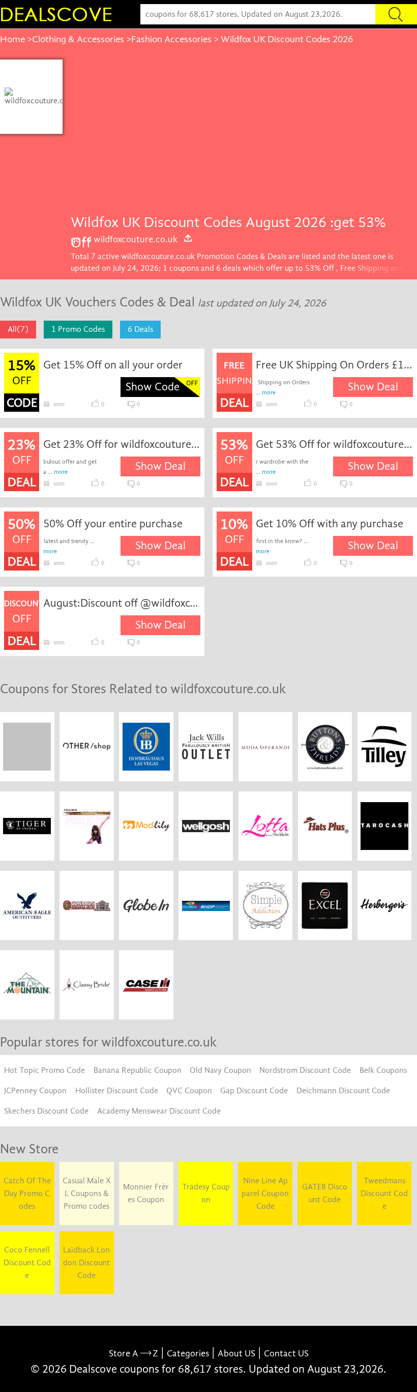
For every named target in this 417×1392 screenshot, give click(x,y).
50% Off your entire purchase (113, 523)
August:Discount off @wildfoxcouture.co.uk (121, 603)
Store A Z (133, 1353)
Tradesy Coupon (206, 1193)
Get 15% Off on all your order (113, 365)
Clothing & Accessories (78, 39)
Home (12, 39)
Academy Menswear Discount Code (159, 1111)
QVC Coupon (189, 1090)
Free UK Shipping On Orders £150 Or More (334, 365)
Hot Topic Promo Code (44, 1070)
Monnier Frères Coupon (146, 1193)
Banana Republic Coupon (138, 1070)
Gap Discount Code (254, 1090)
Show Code (153, 386)
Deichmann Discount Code (343, 1090)
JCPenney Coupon (35, 1090)
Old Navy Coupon (220, 1070)
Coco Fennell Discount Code (27, 1262)
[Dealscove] (58, 14)
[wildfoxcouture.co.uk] (37, 97)
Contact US (286, 1353)
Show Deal (373, 386)
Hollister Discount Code (116, 1090)
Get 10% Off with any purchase (329, 523)
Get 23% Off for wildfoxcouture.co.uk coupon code (121, 444)
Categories (188, 1353)
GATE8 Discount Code (324, 1193)
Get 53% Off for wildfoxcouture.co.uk (334, 444)
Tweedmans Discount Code (384, 1193)
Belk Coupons (383, 1070)
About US (236, 1353)
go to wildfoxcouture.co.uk (124, 239)
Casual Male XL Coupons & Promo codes (87, 1193)
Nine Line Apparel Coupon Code (265, 1193)
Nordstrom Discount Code (305, 1070)
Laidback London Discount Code (86, 1262)
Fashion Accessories (171, 39)
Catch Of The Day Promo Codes (27, 1193)
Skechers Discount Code (46, 1111)
